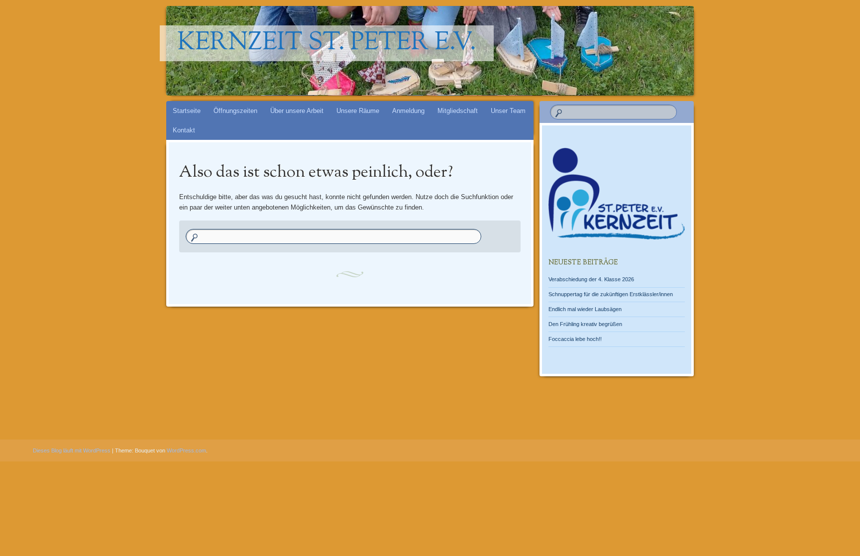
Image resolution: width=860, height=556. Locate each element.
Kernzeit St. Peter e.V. (326, 43)
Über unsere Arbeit (296, 110)
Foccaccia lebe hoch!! (575, 339)
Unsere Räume (357, 110)
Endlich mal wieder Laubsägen (585, 309)
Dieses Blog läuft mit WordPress (71, 450)
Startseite (187, 110)
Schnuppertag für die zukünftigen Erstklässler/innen (610, 294)
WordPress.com (186, 450)
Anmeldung (408, 110)
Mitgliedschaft (457, 110)
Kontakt (184, 130)
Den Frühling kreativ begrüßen (585, 324)
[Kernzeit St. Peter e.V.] (510, 51)
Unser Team (508, 110)
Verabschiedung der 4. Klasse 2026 (591, 279)
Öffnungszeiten (235, 110)
